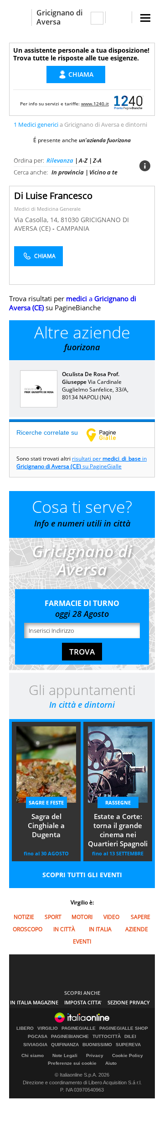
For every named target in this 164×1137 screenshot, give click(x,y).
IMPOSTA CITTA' (83, 1002)
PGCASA (37, 1036)
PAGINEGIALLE (79, 1028)
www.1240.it (95, 103)
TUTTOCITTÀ (106, 1036)
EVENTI (82, 941)
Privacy (94, 1055)
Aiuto (111, 1063)
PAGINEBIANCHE (70, 1036)
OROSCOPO (27, 929)
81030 (70, 219)
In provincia (67, 172)
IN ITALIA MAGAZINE (34, 1002)
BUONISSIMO (97, 1045)
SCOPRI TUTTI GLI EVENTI (82, 874)
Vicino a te (103, 172)
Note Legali (64, 1055)
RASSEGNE (118, 802)
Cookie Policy (127, 1055)
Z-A (97, 160)
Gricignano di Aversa (59, 17)
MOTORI (82, 917)
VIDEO (111, 917)
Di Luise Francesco (53, 195)
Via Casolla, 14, (37, 219)
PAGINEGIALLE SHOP (123, 1028)
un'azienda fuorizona (105, 140)
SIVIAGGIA (35, 1045)
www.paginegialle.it (108, 435)
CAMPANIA (72, 228)
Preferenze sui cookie (72, 1063)
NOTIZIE (24, 917)
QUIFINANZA (65, 1045)
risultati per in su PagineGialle (81, 462)
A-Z (83, 160)
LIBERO (25, 1028)
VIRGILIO (47, 1028)
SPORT (53, 917)
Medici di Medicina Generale (47, 208)
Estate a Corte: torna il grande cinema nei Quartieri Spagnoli (118, 830)
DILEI (130, 1036)
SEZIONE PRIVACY (129, 1002)
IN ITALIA (100, 929)
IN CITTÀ (64, 929)
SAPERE (140, 917)
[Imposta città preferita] (20, 17)
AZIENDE (136, 929)
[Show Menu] (145, 18)
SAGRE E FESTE (46, 802)
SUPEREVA (128, 1045)
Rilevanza (59, 160)
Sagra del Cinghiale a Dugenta (46, 825)
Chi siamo (32, 1055)
